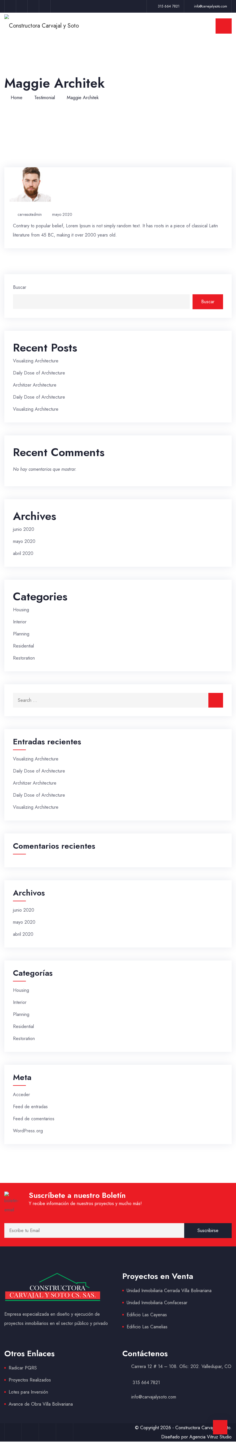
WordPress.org (28, 1130)
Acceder (21, 1094)
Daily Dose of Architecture (39, 373)
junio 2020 (23, 529)
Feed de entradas (30, 1106)
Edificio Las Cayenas (147, 1314)
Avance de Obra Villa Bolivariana (41, 1404)
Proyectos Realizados (30, 1380)
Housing (21, 609)
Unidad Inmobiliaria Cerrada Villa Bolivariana (169, 1290)
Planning (21, 634)
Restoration (24, 658)
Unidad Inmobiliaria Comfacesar (157, 1302)
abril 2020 (23, 553)
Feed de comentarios (33, 1118)
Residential (23, 646)
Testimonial (44, 97)
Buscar (19, 287)
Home (16, 97)
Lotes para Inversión (28, 1392)
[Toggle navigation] (224, 26)
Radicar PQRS (23, 1368)
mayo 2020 (62, 214)
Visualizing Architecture (35, 361)
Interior (19, 621)
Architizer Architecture (34, 385)
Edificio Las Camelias (147, 1326)
